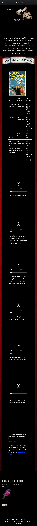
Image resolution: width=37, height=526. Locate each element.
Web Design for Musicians (18, 519)
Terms (28, 521)
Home (6, 521)
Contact (18, 524)
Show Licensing (17, 521)
